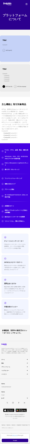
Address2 (8, 387)
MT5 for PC (9, 50)
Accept (15, 440)
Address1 (4, 387)
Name (3, 425)
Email (3, 395)
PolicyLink (15, 435)
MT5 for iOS (9, 86)
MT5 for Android (21, 86)
